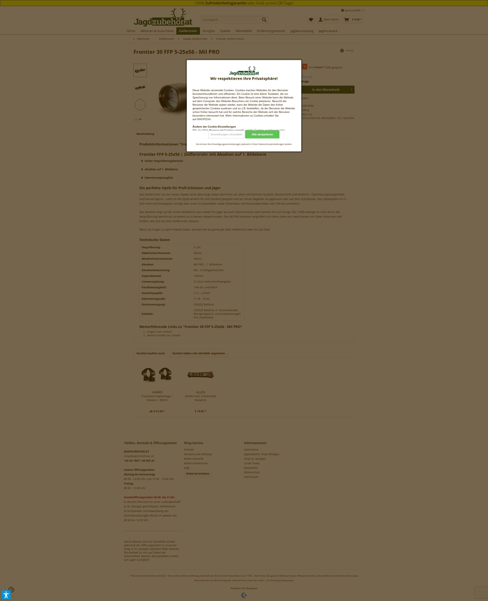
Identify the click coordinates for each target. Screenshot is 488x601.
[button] (6, 594)
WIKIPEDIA (204, 119)
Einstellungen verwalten (226, 134)
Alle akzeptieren (262, 134)
